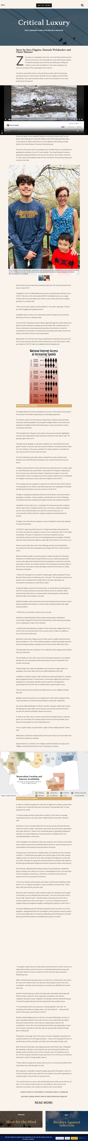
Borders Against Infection (66, 1123)
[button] (78, 166)
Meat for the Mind (21, 1122)
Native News (44, 5)
